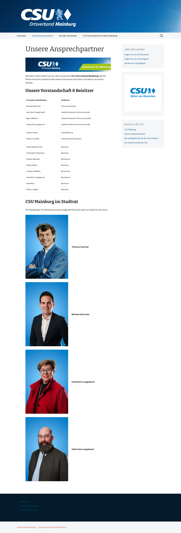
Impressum (24, 501)
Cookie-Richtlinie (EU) (29, 510)
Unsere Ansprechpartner (42, 35)
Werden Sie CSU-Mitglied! (135, 63)
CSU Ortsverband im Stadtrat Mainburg (100, 35)
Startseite (21, 35)
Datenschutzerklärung (29, 506)
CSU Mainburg (130, 129)
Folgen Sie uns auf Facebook (136, 54)
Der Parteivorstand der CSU (136, 142)
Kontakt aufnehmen (68, 35)
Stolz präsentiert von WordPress (52, 527)
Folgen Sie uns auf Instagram (136, 59)
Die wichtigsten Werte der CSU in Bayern (141, 138)
